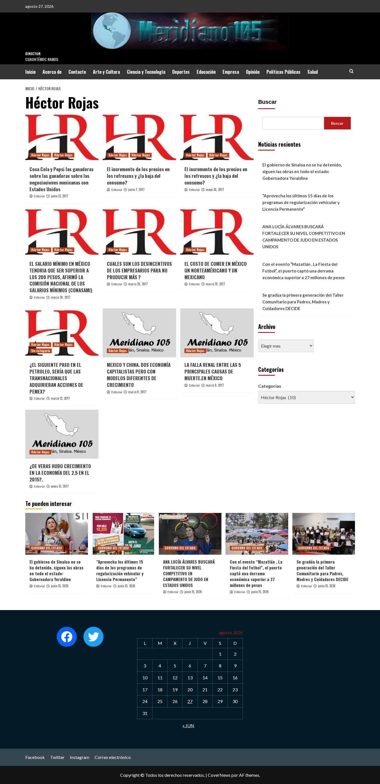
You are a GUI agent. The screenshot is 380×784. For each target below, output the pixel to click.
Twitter (57, 757)
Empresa (231, 71)
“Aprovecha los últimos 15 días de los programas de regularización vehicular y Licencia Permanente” (301, 202)
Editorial (39, 196)
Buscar (267, 102)
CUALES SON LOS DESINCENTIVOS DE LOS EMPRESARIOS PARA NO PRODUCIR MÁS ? (139, 270)
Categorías (269, 386)
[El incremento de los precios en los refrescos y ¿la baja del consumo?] (139, 137)
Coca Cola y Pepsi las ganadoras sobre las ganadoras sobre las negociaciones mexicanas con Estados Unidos (61, 179)
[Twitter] (93, 637)
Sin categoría (40, 350)
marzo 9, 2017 (137, 392)
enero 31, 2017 (60, 486)
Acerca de (52, 71)
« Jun (188, 725)
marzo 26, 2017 (138, 284)
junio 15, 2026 (59, 586)
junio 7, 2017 (136, 189)
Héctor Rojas (40, 155)
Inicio (30, 71)
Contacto (77, 71)
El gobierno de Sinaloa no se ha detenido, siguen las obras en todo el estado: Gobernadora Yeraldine (302, 171)
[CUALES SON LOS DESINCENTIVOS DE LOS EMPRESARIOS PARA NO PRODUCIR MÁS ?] (139, 231)
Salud (312, 71)
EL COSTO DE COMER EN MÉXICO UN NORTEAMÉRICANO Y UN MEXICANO (215, 270)
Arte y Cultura (106, 71)
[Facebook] (67, 637)
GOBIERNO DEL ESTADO (46, 548)
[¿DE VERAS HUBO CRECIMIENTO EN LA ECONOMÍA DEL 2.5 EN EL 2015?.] (62, 434)
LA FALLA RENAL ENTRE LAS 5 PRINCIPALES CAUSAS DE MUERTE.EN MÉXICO (212, 371)
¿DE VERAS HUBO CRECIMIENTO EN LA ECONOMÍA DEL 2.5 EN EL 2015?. (60, 473)
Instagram (79, 757)
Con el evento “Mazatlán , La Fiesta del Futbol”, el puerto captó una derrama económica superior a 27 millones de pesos (303, 271)
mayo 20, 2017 (215, 189)
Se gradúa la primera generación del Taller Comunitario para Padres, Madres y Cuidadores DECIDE (303, 302)
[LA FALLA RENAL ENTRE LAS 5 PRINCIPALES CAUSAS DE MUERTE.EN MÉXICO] (217, 332)
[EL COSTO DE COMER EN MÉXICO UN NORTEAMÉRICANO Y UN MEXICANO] (217, 231)
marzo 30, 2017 (60, 297)
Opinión (253, 71)
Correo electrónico (113, 757)
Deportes (181, 71)
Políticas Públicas (283, 71)
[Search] (351, 71)
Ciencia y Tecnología (146, 71)
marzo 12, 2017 (60, 398)
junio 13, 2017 (59, 196)
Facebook (35, 757)
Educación (206, 71)
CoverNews (219, 775)
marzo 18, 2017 (215, 284)
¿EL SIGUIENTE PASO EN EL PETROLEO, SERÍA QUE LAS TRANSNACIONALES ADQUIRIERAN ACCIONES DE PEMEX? (56, 378)
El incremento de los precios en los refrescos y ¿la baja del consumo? (138, 176)
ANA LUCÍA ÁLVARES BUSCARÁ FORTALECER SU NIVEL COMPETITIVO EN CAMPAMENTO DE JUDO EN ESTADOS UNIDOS (303, 236)
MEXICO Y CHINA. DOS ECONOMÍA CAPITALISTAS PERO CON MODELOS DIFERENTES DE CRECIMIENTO (139, 374)
